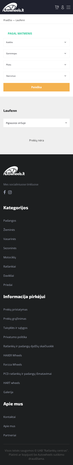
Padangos (9, 220)
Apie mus (9, 426)
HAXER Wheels (12, 355)
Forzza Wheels (12, 364)
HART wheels (11, 383)
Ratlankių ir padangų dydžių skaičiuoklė (28, 346)
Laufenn (20, 20)
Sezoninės (9, 248)
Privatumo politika (15, 337)
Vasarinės (9, 239)
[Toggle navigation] (68, 7)
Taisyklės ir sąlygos (15, 328)
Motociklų (9, 257)
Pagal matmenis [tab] (20, 33)
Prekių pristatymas (15, 309)
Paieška (36, 87)
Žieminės (9, 230)
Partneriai (9, 435)
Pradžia (7, 20)
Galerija (8, 392)
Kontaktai (9, 417)
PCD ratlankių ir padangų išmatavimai (27, 374)
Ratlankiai (9, 266)
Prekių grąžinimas (14, 319)
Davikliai (8, 276)
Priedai (7, 285)
